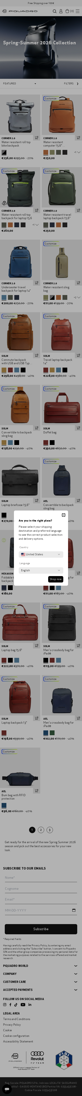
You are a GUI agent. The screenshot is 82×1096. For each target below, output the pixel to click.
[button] (63, 515)
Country (24, 547)
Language (25, 563)
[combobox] (32, 554)
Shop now (56, 579)
